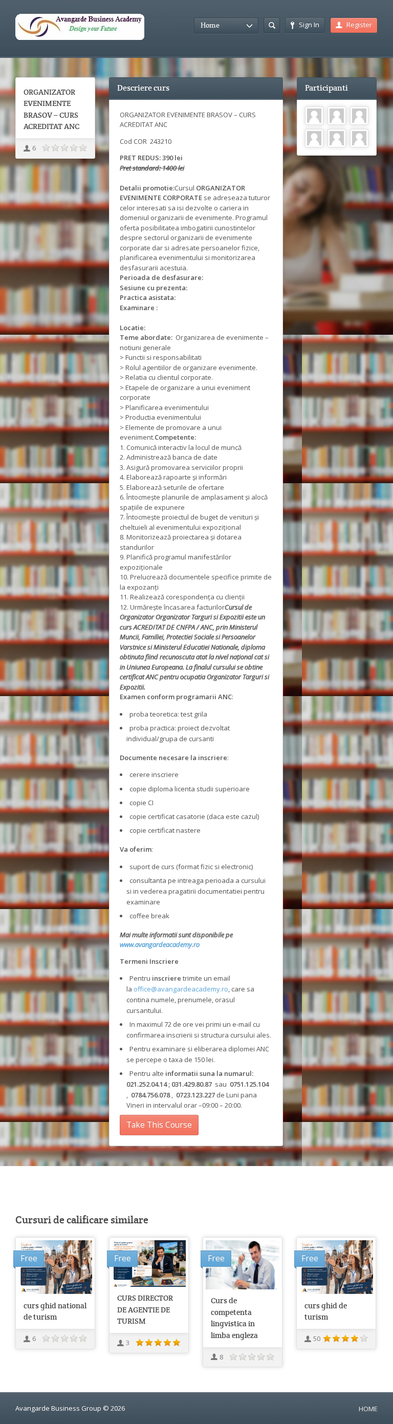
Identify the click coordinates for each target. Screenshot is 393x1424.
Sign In (309, 24)
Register (359, 24)
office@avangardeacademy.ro (181, 989)
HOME (368, 1408)
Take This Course (159, 1124)
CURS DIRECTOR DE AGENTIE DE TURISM (145, 1309)
